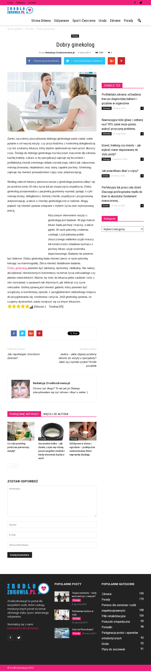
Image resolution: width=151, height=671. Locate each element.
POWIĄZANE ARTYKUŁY (24, 414)
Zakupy (106, 159)
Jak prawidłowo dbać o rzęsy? (120, 171)
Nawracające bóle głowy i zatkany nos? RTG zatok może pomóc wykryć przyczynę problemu (122, 124)
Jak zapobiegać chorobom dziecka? (23, 356)
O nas (10, 2)
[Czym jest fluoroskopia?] (62, 633)
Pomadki (107, 627)
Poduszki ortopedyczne (116, 621)
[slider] (18, 306)
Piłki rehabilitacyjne (114, 616)
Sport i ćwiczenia (83, 20)
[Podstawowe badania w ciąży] (62, 615)
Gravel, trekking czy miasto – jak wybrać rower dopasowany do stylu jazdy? (121, 149)
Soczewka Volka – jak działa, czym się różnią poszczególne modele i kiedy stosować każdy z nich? (51, 451)
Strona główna (41, 20)
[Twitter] (141, 2)
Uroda (102, 20)
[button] (139, 20)
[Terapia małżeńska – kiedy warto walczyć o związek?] (62, 596)
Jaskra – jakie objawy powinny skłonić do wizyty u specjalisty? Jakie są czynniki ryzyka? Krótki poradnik (77, 360)
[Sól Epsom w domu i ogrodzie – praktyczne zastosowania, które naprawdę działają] (82, 431)
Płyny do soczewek (113, 649)
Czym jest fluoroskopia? (82, 629)
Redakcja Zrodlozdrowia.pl (60, 52)
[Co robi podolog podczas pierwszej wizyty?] (20, 431)
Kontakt (32, 2)
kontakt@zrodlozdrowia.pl (22, 628)
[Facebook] (135, 2)
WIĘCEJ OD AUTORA (55, 414)
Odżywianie (61, 20)
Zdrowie (115, 20)
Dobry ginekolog (17, 268)
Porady (128, 20)
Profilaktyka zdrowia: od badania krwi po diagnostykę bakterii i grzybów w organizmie (121, 99)
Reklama (20, 2)
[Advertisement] (25, 233)
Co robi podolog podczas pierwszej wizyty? (18, 447)
